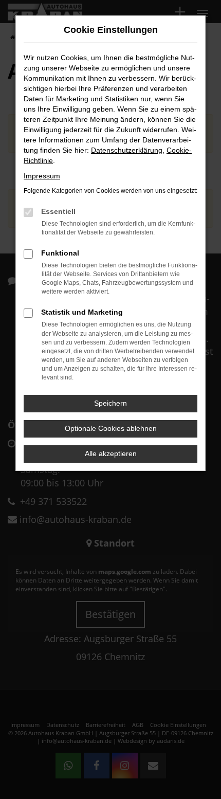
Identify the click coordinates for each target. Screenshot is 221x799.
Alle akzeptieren (111, 453)
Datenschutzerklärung (126, 150)
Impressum (42, 176)
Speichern (110, 403)
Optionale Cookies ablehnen (111, 428)
